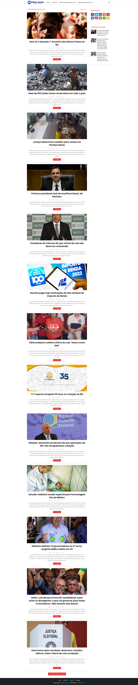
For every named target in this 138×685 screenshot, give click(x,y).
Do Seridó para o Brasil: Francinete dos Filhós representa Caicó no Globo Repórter (103, 33)
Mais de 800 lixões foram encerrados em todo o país (57, 93)
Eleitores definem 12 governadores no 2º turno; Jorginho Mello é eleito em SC (57, 548)
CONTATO (72, 680)
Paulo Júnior (52, 48)
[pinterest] (108, 14)
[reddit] (104, 14)
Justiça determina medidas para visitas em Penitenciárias (57, 144)
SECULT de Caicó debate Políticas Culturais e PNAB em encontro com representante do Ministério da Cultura (102, 56)
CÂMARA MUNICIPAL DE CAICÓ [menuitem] (85, 2)
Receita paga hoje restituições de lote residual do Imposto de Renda (57, 294)
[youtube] (100, 18)
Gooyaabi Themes (81, 682)
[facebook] (92, 14)
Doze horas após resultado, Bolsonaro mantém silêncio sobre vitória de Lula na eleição (57, 652)
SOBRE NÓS (65, 680)
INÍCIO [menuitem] (48, 2)
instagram (78, 680)
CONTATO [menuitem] (54, 2)
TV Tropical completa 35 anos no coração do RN (57, 394)
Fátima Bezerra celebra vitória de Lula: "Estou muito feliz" (57, 344)
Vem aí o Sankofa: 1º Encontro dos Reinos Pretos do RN (57, 43)
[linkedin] (100, 14)
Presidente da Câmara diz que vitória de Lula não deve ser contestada (57, 245)
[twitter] (96, 14)
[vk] (92, 18)
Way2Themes (66, 682)
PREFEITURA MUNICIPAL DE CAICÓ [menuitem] (67, 2)
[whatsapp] (104, 18)
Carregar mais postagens (57, 674)
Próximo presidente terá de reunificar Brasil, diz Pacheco (57, 195)
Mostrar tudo (83, 9)
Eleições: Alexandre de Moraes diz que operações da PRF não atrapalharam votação (57, 444)
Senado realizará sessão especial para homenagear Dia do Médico (57, 496)
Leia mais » (57, 59)
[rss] (108, 18)
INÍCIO (60, 680)
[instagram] (96, 18)
